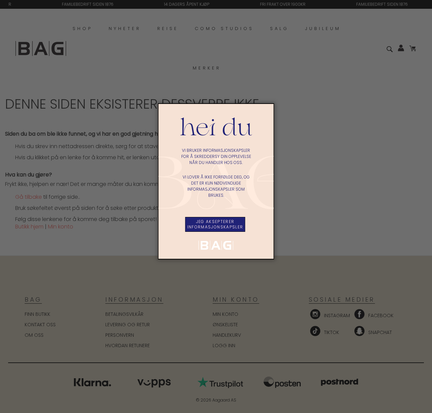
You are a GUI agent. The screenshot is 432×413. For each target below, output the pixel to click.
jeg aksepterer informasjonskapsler (215, 224)
